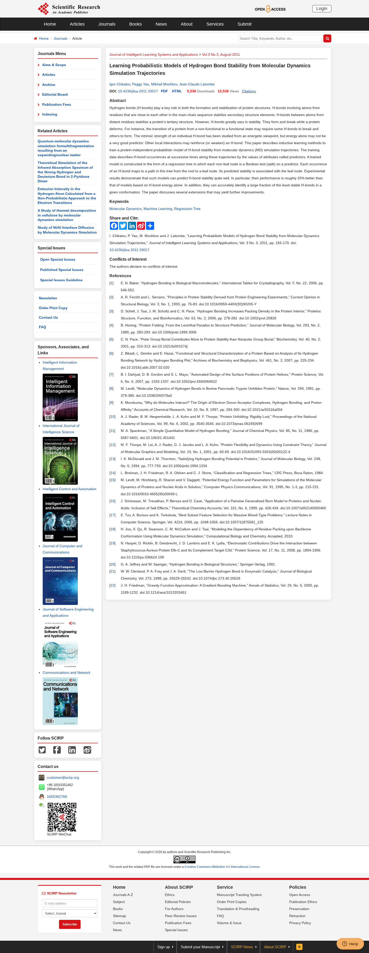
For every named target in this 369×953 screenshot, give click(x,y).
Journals (106, 24)
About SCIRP (179, 887)
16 (112, 501)
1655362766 (57, 797)
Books (135, 24)
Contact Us (48, 317)
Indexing (49, 114)
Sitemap (119, 916)
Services (215, 24)
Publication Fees (56, 104)
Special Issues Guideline (61, 280)
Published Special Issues (61, 270)
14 (112, 473)
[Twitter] (42, 750)
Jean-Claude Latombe (197, 84)
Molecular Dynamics (125, 209)
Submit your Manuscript (200, 947)
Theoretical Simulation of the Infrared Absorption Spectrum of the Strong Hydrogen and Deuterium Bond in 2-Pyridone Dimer (65, 172)
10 (112, 417)
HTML (177, 91)
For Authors (174, 909)
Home (50, 24)
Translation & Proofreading (238, 909)
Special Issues (176, 930)
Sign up (163, 947)
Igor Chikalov (119, 84)
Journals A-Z (123, 895)
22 (112, 585)
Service (225, 887)
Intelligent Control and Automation (69, 489)
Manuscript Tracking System (239, 895)
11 (112, 431)
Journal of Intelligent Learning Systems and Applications (153, 54)
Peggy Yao (140, 84)
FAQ (42, 327)
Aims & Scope (54, 65)
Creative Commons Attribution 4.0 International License (222, 867)
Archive (48, 85)
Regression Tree (187, 209)
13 (112, 459)
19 (112, 543)
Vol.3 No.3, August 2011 (221, 54)
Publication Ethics (303, 902)
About (187, 24)
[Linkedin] (72, 750)
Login (321, 8)
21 (112, 571)
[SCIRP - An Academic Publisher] (69, 9)
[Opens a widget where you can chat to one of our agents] (350, 944)
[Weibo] (87, 750)
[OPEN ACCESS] (270, 9)
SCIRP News (242, 947)
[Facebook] (57, 750)
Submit (244, 24)
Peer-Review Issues (181, 916)
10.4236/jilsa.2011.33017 (138, 91)
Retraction (297, 916)
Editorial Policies (178, 902)
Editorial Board (55, 94)
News (161, 24)
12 (112, 445)
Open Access (299, 895)
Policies (297, 887)
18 (112, 529)
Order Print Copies (232, 902)
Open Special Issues (57, 259)
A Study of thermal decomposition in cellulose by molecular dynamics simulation (67, 215)
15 (112, 480)
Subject (119, 902)
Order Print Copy (53, 308)
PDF (164, 91)
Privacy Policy (300, 923)
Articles (77, 24)
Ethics (169, 895)
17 (112, 515)
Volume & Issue (229, 923)
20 (112, 564)
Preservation (299, 909)
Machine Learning (158, 209)
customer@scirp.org (63, 777)
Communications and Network (66, 672)
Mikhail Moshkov (164, 84)
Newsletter (48, 298)
